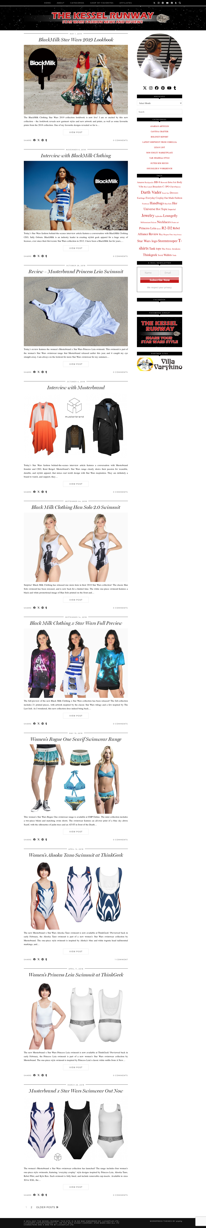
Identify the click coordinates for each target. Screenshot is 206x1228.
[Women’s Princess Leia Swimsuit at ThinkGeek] (76, 1048)
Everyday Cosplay (155, 198)
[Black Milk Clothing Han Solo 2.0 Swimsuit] (76, 581)
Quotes (159, 229)
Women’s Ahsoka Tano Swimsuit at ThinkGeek (76, 855)
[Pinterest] (163, 3)
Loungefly (170, 215)
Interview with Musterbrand (76, 387)
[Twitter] (154, 3)
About (60, 3)
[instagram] (150, 87)
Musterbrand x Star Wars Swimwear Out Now (76, 1091)
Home (47, 3)
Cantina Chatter (159, 131)
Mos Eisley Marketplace (159, 153)
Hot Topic (162, 209)
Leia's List (159, 147)
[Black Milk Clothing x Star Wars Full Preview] (76, 696)
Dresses (174, 192)
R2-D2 (167, 227)
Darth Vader (151, 192)
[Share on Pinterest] (43, 140)
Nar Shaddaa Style (159, 158)
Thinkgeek (150, 254)
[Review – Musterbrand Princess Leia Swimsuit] (76, 345)
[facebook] (157, 87)
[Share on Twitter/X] (39, 140)
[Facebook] (172, 3)
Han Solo (168, 203)
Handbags (157, 203)
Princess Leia (147, 228)
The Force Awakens (171, 248)
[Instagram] (159, 3)
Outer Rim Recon (160, 163)
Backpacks (149, 182)
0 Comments (120, 140)
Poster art (175, 222)
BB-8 (157, 182)
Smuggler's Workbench (159, 168)
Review (153, 234)
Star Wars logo (147, 240)
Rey (161, 234)
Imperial (172, 209)
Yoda (174, 255)
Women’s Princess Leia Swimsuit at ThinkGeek (76, 975)
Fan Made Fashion (173, 198)
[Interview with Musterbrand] (76, 461)
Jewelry (148, 215)
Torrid (160, 255)
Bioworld (164, 182)
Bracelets (157, 186)
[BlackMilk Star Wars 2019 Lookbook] (76, 113)
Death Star (165, 193)
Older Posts (46, 1207)
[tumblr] (176, 3)
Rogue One (168, 234)
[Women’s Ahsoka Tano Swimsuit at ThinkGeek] (76, 928)
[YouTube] (167, 3)
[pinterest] (163, 87)
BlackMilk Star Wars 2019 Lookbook (76, 40)
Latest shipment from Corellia (160, 142)
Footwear (145, 203)
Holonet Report (159, 137)
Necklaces (164, 221)
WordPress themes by (166, 1221)
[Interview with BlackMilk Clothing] (76, 229)
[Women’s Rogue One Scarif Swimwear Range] (76, 812)
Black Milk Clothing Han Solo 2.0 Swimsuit (76, 507)
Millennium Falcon (148, 222)
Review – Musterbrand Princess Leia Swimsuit (76, 271)
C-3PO (165, 186)
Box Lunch (148, 186)
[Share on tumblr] (46, 140)
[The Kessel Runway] (103, 14)
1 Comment (121, 959)
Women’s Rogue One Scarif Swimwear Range (75, 739)
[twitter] (145, 87)
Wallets (168, 255)
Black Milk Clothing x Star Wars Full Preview (76, 623)
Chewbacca (175, 186)
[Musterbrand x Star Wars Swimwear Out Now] (76, 1164)
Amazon (140, 182)
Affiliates (126, 3)
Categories (77, 3)
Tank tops (155, 248)
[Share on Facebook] (35, 140)
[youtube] (169, 87)
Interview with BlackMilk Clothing (76, 155)
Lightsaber (159, 216)
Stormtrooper (167, 240)
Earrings (141, 197)
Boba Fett (172, 182)
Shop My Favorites (102, 3)
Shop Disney (177, 234)
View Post (75, 132)
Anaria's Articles (159, 126)
